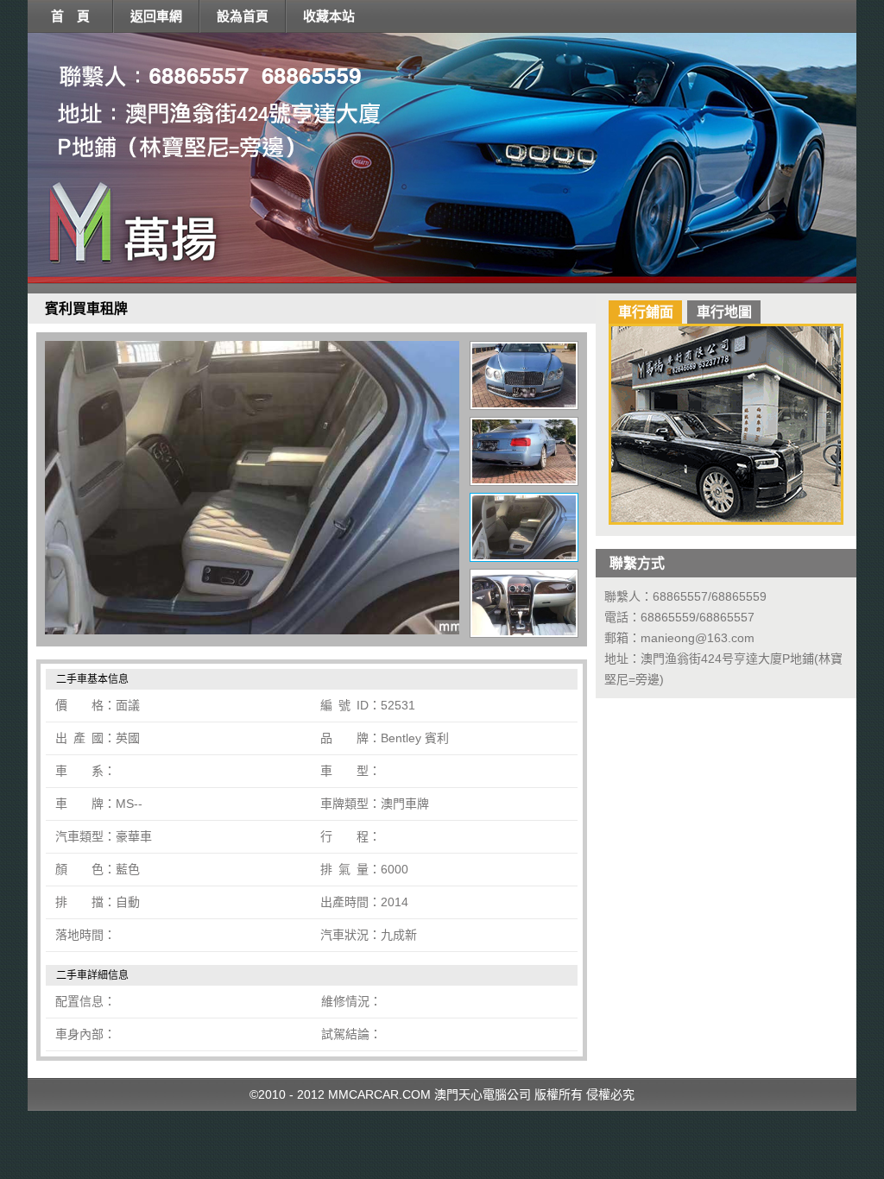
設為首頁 (242, 16)
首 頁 (70, 16)
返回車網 (156, 16)
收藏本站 (329, 16)
